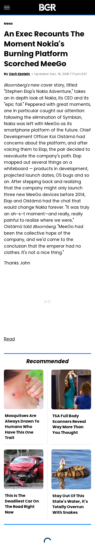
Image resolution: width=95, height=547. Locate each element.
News (8, 24)
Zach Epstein (19, 74)
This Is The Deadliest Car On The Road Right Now (22, 503)
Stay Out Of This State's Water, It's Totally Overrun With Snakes (70, 504)
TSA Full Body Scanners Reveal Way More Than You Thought (69, 424)
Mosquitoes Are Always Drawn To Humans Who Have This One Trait (22, 426)
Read (9, 339)
